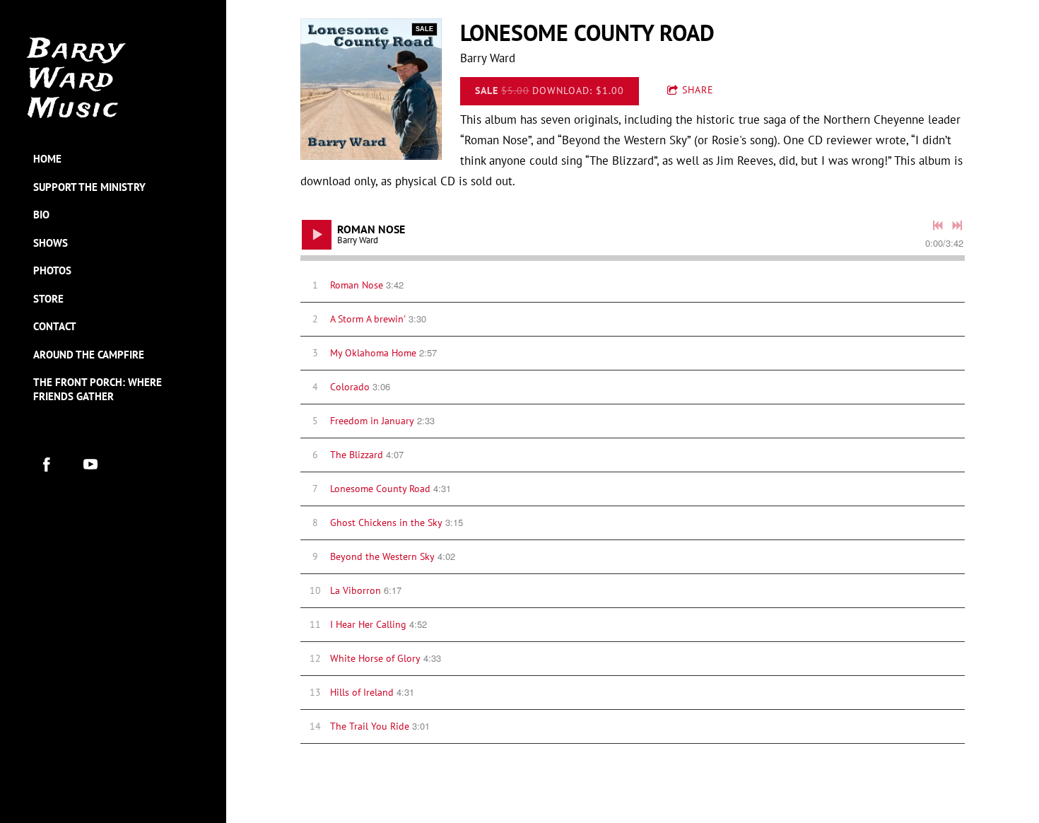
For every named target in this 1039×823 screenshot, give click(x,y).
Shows (50, 243)
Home (47, 158)
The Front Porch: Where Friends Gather (97, 389)
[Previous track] (938, 225)
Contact (54, 326)
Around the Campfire (88, 354)
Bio (41, 214)
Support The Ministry (89, 187)
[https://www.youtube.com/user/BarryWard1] (90, 464)
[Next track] (957, 225)
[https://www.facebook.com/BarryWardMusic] (46, 464)
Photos (52, 270)
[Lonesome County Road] (371, 89)
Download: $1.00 (549, 90)
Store (48, 298)
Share (698, 89)
